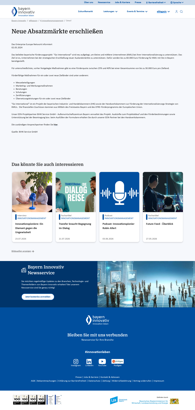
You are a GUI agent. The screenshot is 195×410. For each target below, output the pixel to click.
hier (56, 124)
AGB (33, 381)
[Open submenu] (116, 11)
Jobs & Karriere (122, 2)
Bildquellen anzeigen (21, 251)
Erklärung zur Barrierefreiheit (72, 381)
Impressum (158, 381)
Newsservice (104, 2)
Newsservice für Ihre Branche (97, 340)
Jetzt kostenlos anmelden (37, 297)
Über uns (88, 2)
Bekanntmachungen (47, 381)
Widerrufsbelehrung (122, 381)
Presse (138, 2)
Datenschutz (94, 381)
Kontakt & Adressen (110, 377)
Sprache (177, 2)
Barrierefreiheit (155, 2)
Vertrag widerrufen (142, 381)
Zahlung (106, 381)
